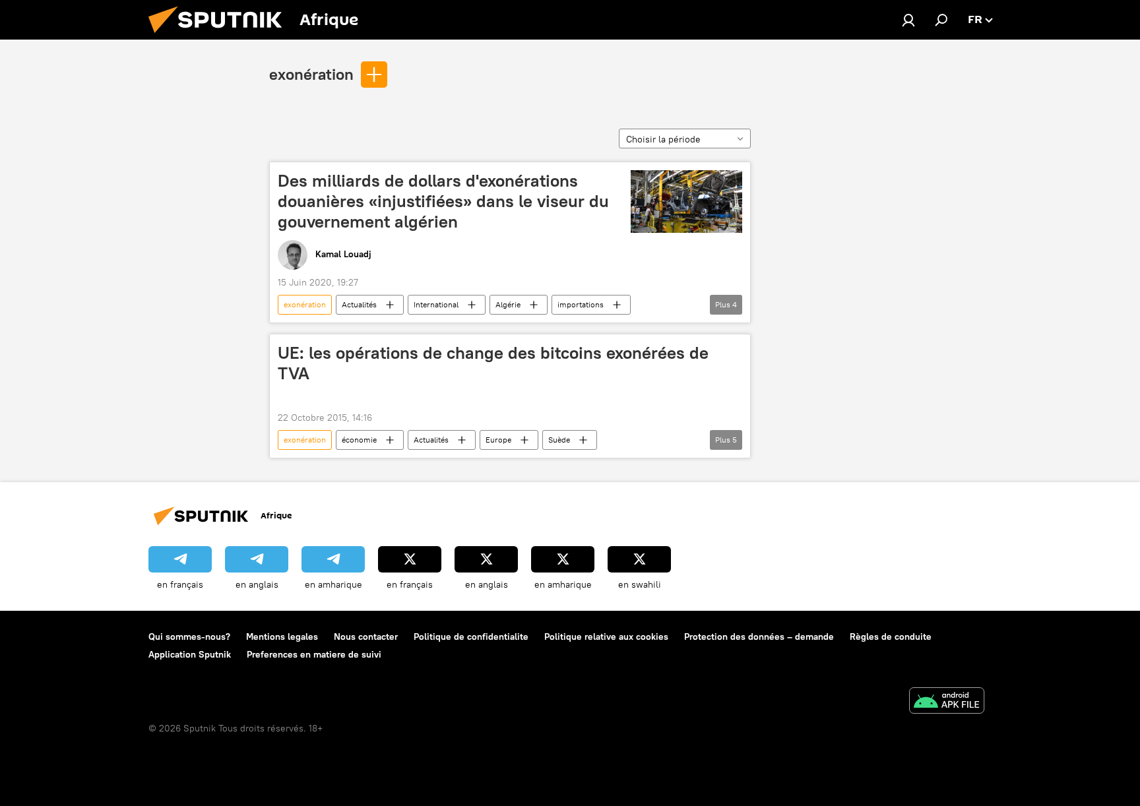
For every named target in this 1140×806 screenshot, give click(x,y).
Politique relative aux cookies (606, 636)
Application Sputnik (189, 654)
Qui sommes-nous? (189, 636)
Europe (498, 440)
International (436, 304)
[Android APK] (947, 702)
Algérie (508, 304)
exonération (311, 74)
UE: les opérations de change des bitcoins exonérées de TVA (493, 363)
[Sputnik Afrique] (220, 36)
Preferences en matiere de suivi (314, 654)
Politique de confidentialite (471, 636)
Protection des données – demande (759, 636)
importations (580, 304)
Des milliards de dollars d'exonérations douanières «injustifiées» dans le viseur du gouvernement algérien (443, 201)
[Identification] (908, 20)
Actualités (359, 304)
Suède (559, 440)
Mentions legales (282, 636)
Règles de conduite (891, 636)
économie (359, 440)
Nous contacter (366, 636)
